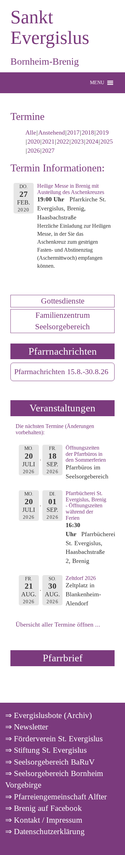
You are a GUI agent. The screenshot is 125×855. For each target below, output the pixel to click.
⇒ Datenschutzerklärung (45, 831)
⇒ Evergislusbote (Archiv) (48, 715)
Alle (30, 132)
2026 (33, 150)
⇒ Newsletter (26, 726)
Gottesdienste (62, 300)
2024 (92, 141)
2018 (88, 132)
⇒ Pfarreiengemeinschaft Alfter (56, 796)
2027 (48, 150)
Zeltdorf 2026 (81, 578)
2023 (77, 141)
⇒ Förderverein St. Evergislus (54, 738)
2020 (33, 141)
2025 (106, 141)
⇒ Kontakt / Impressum (43, 819)
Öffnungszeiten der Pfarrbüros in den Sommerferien (86, 454)
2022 (63, 141)
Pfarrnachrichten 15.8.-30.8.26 (61, 372)
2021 (48, 141)
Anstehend (51, 132)
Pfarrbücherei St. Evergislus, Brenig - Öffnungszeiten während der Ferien (86, 505)
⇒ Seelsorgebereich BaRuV (50, 761)
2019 (102, 132)
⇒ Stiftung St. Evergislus (46, 750)
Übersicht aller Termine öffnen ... (58, 624)
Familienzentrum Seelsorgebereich (62, 320)
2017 (73, 132)
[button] (97, 83)
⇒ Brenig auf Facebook (43, 808)
